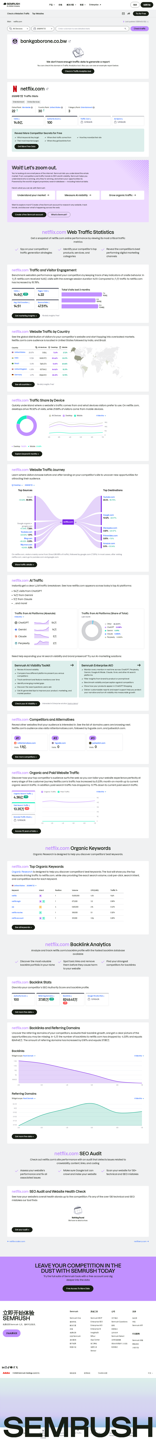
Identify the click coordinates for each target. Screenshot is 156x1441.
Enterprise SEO (97, 1322)
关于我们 (114, 1318)
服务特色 (73, 1322)
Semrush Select (117, 1336)
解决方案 (70, 5)
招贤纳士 (114, 1329)
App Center (95, 1340)
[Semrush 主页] (11, 5)
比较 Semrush (75, 1336)
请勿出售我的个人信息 (119, 1343)
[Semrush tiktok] (8, 1367)
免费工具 (94, 1347)
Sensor (93, 1351)
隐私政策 (73, 1373)
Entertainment (18, 102)
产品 (51, 5)
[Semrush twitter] (16, 1367)
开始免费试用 (11, 1333)
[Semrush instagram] (5, 1367)
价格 (60, 5)
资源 (81, 5)
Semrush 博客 (137, 1340)
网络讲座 (135, 1344)
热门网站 (94, 1343)
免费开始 (147, 5)
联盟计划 (73, 1347)
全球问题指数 (116, 1340)
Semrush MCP (96, 1318)
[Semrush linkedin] (3, 1367)
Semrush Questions (119, 1322)
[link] (18, 13)
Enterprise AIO (96, 1325)
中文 (149, 1373)
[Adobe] (6, 1373)
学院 (134, 1322)
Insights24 (95, 1333)
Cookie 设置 (102, 1373)
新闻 (113, 1325)
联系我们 (114, 1347)
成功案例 (73, 1340)
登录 (135, 5)
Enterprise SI (96, 1329)
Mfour (93, 1336)
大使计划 (135, 1347)
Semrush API (137, 1325)
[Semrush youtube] (11, 1367)
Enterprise (93, 5)
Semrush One (75, 1318)
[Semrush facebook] (14, 1367)
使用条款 (87, 1373)
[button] (123, 13)
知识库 (134, 1318)
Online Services (33, 102)
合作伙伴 (114, 1333)
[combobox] (90, 28)
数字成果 (73, 1343)
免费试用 (73, 1333)
